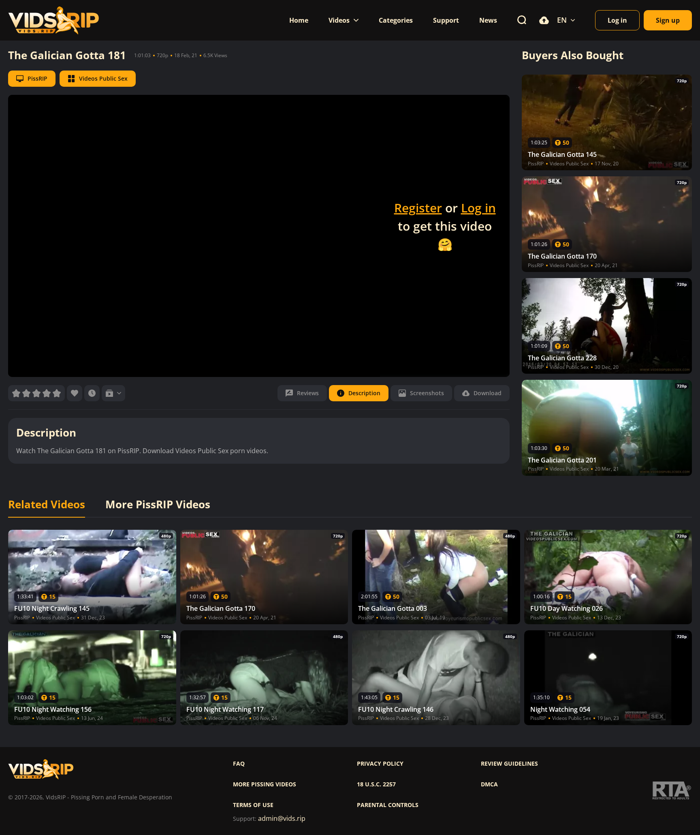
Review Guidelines (509, 763)
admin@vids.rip (281, 818)
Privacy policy (380, 763)
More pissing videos (264, 784)
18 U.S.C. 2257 (376, 784)
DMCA (489, 784)
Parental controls (387, 805)
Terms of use (253, 805)
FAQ (239, 763)
